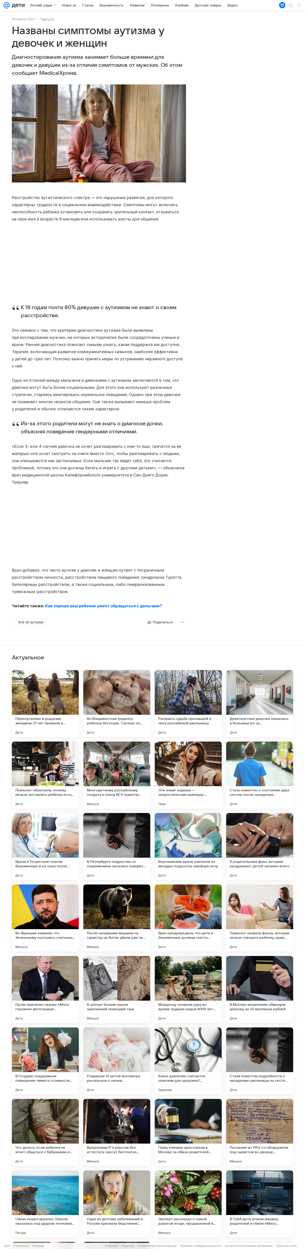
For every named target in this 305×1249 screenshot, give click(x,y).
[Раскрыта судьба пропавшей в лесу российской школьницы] (188, 703)
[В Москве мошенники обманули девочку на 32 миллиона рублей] (259, 989)
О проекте (111, 1245)
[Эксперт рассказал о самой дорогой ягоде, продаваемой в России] (188, 1203)
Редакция (127, 1245)
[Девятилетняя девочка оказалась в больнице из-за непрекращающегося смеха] (259, 703)
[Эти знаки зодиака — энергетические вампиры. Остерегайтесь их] (188, 775)
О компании (21, 1245)
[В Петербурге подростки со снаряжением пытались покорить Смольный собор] (116, 846)
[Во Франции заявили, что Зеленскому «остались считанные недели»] (45, 917)
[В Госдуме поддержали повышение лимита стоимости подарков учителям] (45, 1060)
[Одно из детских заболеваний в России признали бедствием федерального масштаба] (116, 1203)
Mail (7, 1245)
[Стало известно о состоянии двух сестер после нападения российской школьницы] (259, 775)
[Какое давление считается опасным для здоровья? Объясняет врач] (188, 1060)
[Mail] (7, 5)
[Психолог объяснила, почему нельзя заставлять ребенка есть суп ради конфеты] (45, 775)
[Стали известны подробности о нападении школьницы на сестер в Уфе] (259, 1060)
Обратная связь (286, 1245)
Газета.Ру (47, 19)
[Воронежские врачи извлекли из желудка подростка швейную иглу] (188, 846)
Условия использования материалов (249, 1245)
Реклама (38, 1245)
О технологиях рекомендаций (157, 1245)
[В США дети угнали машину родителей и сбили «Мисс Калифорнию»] (259, 1203)
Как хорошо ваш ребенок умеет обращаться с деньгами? (103, 606)
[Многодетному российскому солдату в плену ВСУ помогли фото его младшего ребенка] (116, 775)
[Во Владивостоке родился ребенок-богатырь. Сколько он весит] (116, 703)
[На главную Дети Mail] (17, 5)
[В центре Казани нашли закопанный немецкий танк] (116, 989)
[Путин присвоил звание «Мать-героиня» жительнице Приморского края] (45, 989)
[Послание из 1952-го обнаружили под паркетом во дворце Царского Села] (259, 1132)
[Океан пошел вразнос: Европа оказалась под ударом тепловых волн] (45, 1203)
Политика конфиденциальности (200, 1245)
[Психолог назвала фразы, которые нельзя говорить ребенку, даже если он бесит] (259, 917)
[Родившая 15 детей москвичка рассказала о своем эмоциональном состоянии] (116, 1060)
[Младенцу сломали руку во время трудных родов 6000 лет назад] (188, 989)
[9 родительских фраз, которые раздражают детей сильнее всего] (259, 846)
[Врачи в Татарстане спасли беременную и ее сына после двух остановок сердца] (45, 846)
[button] (99, 133)
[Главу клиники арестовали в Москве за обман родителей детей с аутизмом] (188, 1132)
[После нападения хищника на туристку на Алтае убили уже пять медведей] (116, 917)
